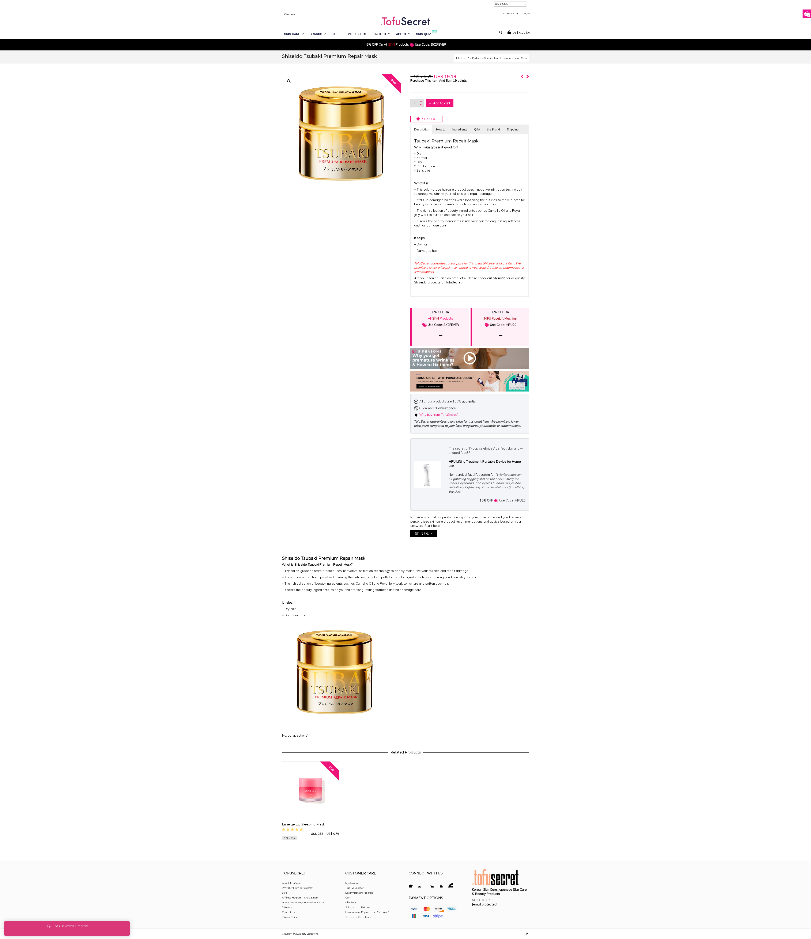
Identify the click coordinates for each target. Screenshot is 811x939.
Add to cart (441, 103)
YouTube (449, 885)
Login (526, 13)
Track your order (354, 887)
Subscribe (508, 13)
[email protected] (485, 904)
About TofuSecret (292, 883)
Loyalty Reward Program (359, 892)
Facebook (412, 885)
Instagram (421, 885)
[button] (289, 81)
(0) (521, 32)
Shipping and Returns (357, 907)
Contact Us (288, 912)
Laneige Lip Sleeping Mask (303, 824)
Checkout (350, 902)
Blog (284, 892)
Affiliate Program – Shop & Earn (300, 897)
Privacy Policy (289, 917)
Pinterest (440, 885)
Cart (347, 897)
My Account (352, 883)
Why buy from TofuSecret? (438, 415)
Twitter (430, 885)
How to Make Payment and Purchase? (303, 902)
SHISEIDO (428, 119)
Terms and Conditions (358, 917)
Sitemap (286, 907)
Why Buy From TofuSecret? (297, 887)
